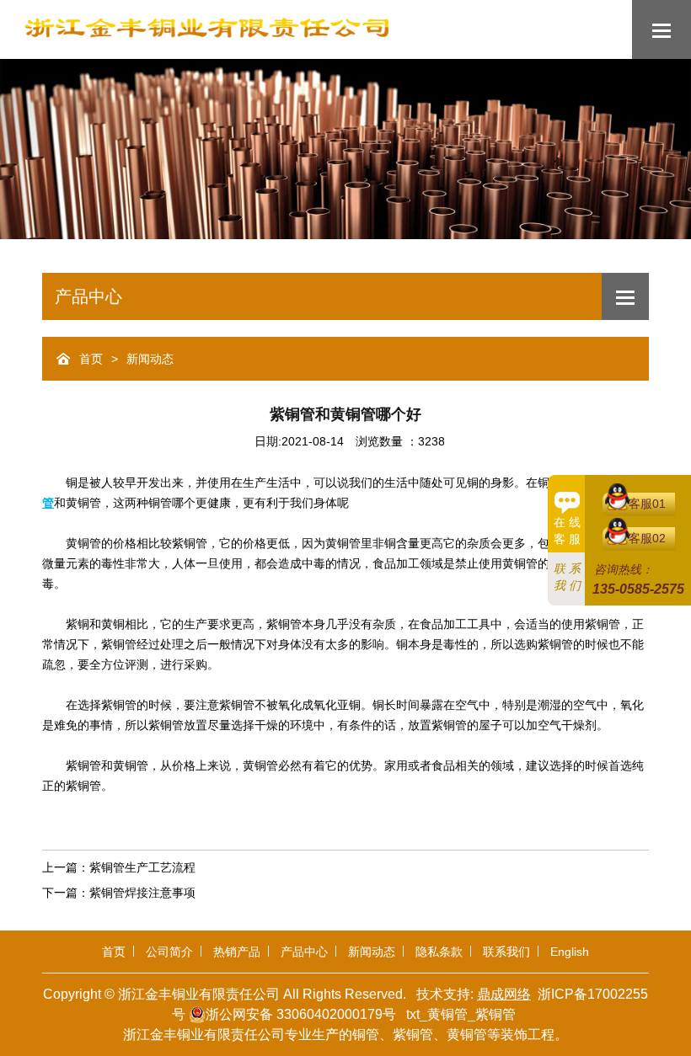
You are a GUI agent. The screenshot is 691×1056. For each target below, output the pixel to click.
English (569, 951)
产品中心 (304, 951)
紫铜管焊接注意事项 (142, 892)
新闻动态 (150, 359)
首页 (91, 359)
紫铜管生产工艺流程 (142, 867)
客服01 (647, 503)
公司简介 (169, 951)
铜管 (365, 1034)
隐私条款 (439, 951)
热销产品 (236, 951)
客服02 (647, 538)
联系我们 (506, 951)
